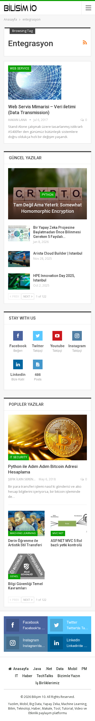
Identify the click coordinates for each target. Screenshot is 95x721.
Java (37, 669)
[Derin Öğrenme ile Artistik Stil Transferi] (26, 523)
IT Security (18, 457)
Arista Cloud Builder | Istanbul (57, 253)
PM (84, 669)
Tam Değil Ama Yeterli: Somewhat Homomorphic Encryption (47, 208)
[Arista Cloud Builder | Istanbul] (19, 259)
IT (16, 676)
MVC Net (57, 533)
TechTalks (45, 676)
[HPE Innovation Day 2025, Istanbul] (19, 281)
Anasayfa (21, 669)
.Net (48, 669)
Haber (27, 676)
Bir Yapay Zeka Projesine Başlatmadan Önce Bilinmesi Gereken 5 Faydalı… (57, 232)
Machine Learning (23, 533)
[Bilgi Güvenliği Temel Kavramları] (26, 566)
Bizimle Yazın (69, 676)
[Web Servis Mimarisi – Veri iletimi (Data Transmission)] (34, 82)
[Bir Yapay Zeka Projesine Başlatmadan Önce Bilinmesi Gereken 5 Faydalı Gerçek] (19, 233)
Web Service (19, 68)
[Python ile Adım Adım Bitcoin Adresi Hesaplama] (47, 437)
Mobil (72, 669)
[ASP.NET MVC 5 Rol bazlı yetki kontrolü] (69, 523)
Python (47, 195)
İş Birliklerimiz (47, 683)
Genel (14, 576)
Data (60, 669)
